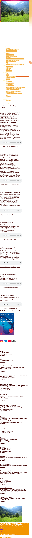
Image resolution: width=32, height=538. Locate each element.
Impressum (6, 534)
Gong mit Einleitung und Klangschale (10, 267)
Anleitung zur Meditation (10, 308)
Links (1, 534)
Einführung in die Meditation (10, 287)
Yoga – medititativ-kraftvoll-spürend (10, 214)
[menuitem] (16, 49)
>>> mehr (2, 355)
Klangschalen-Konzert (10, 239)
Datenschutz (12, 534)
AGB (17, 534)
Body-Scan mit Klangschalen (10, 146)
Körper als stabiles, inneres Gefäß (10, 184)
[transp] (11, 34)
